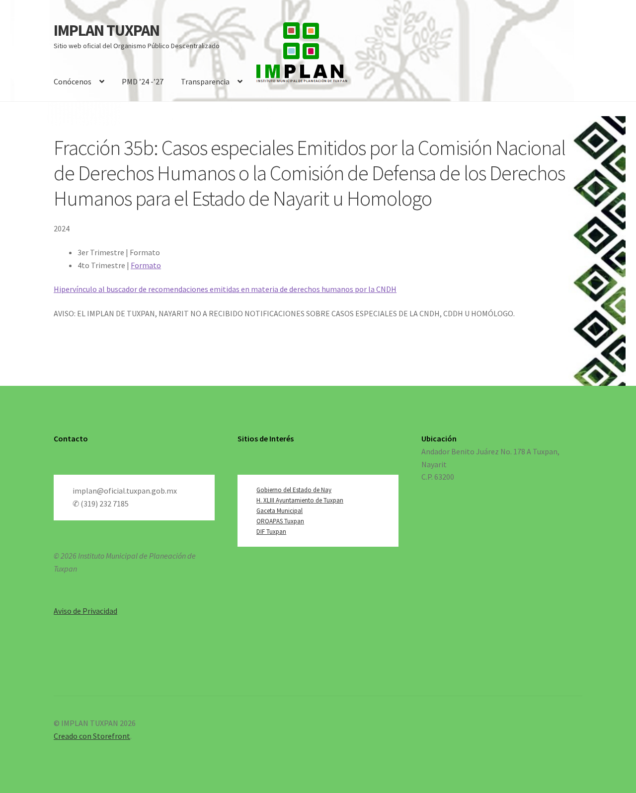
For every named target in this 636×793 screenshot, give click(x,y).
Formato (146, 265)
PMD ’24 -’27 (142, 81)
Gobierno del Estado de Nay (293, 490)
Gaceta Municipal (279, 510)
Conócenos (72, 81)
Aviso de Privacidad (85, 611)
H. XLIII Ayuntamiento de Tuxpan (299, 500)
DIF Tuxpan (271, 531)
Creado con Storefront (92, 736)
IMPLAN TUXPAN (106, 30)
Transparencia (205, 81)
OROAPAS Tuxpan (280, 521)
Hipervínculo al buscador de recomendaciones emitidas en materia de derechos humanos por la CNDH (225, 289)
